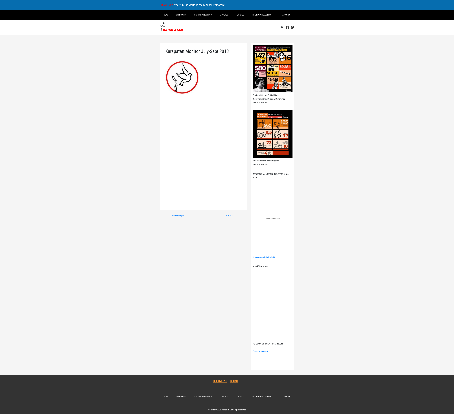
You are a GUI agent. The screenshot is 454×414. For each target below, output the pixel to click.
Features (240, 15)
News (166, 15)
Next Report (232, 216)
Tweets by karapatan (260, 351)
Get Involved (220, 381)
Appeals (224, 15)
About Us (286, 15)
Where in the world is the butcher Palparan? (199, 5)
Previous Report (176, 216)
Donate (234, 381)
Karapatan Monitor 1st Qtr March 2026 (264, 257)
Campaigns (181, 15)
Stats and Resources (203, 15)
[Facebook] (287, 27)
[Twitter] (292, 27)
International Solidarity (263, 15)
